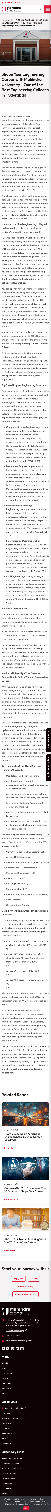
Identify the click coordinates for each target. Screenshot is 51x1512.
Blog (13, 20)
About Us (5, 1363)
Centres (5, 1378)
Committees (7, 1483)
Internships (6, 1423)
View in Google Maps (15, 1330)
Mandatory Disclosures (12, 1458)
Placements (7, 1433)
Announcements (13, 3)
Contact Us (6, 1443)
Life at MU (6, 1383)
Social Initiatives (8, 1478)
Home (4, 20)
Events (5, 1393)
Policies (5, 1493)
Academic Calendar (10, 1418)
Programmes (7, 1373)
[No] (47, 1504)
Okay (26, 1508)
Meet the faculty (25, 1286)
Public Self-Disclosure (11, 1468)
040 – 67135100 (13, 1335)
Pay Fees (6, 1413)
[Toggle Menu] (48, 9)
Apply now (18, 1278)
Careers (34, 1278)
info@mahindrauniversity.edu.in (19, 1340)
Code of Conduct (9, 1473)
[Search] (40, 9)
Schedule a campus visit (25, 1294)
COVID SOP (7, 1488)
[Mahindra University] (12, 9)
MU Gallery (6, 1388)
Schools (5, 1368)
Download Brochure (10, 1463)
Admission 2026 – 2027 (15, 1408)
